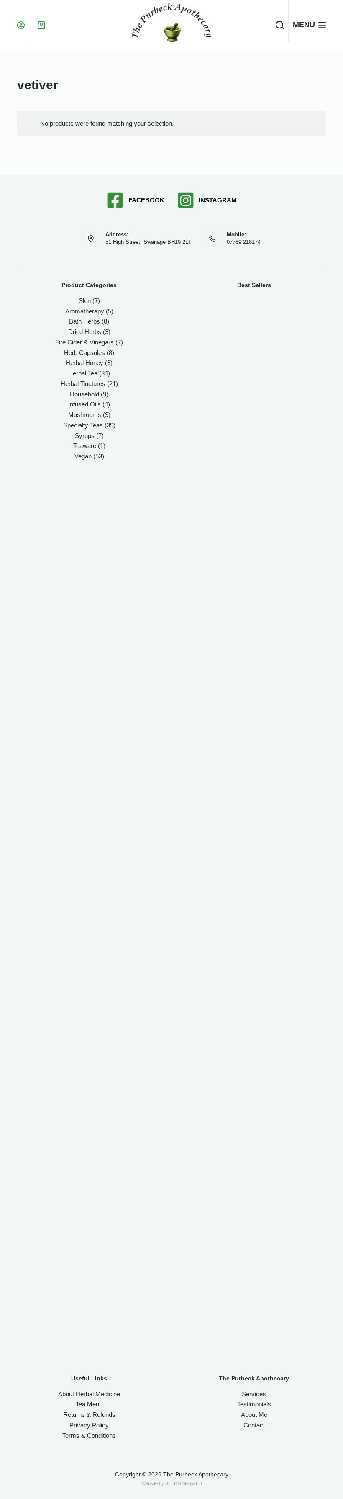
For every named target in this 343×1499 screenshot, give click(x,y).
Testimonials (254, 1404)
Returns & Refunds (89, 1414)
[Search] (280, 25)
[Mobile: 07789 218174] (212, 238)
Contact (254, 1425)
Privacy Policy (89, 1425)
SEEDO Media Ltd (183, 1483)
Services (254, 1394)
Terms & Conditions (89, 1435)
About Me (254, 1414)
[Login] (21, 25)
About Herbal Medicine (89, 1394)
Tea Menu (89, 1404)
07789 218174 (244, 242)
